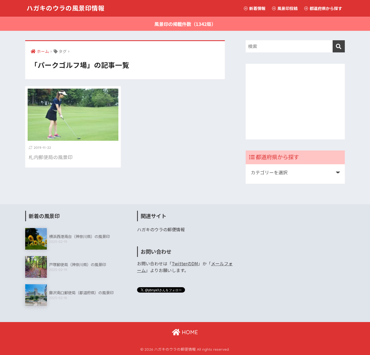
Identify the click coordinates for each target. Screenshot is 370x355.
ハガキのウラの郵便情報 (161, 229)
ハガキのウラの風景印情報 (66, 8)
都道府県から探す (325, 8)
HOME (189, 332)
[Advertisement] (295, 101)
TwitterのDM (185, 263)
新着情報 (256, 8)
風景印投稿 (287, 8)
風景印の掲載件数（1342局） (185, 24)
